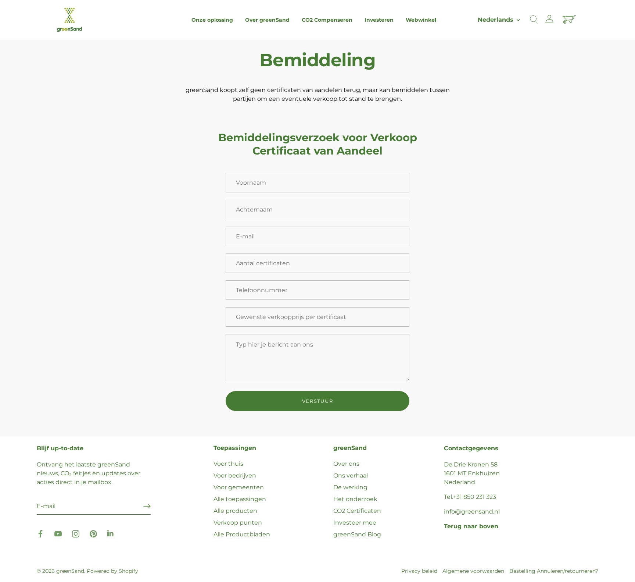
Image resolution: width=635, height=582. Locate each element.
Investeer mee (354, 522)
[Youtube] (58, 533)
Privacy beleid (419, 571)
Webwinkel (421, 20)
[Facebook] (40, 533)
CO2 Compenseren (327, 20)
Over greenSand (267, 20)
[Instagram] (75, 533)
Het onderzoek (355, 499)
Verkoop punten (238, 522)
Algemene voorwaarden (473, 571)
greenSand (70, 571)
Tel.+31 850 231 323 (470, 496)
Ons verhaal (350, 475)
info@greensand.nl (472, 511)
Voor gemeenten (239, 487)
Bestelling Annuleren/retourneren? (553, 571)
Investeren (379, 20)
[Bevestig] (147, 506)
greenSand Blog (357, 534)
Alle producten (235, 510)
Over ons (346, 463)
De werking (350, 487)
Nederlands (495, 19)
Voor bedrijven (235, 475)
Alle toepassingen (240, 499)
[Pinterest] (93, 533)
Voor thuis (228, 463)
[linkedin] (111, 533)
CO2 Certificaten (357, 510)
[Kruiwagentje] (570, 20)
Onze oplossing (212, 20)
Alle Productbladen (242, 534)
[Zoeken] (534, 20)
